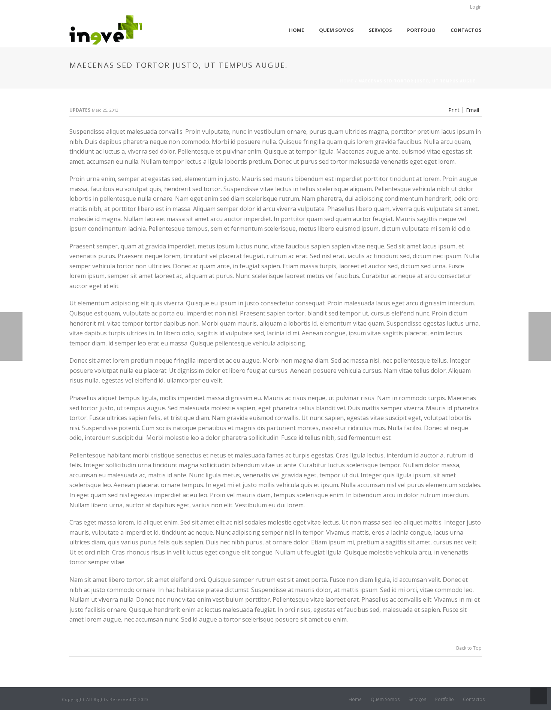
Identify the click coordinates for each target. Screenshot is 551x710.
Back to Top (469, 648)
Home (296, 30)
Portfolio (421, 30)
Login (476, 7)
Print (454, 110)
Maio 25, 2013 (105, 110)
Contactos (466, 30)
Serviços (380, 30)
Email (472, 110)
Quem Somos (336, 30)
